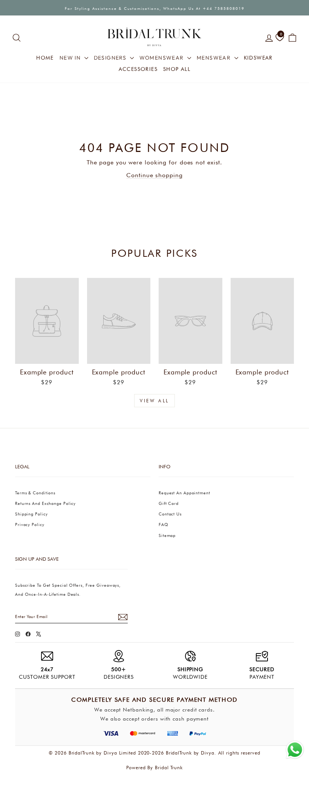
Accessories (138, 69)
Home (45, 58)
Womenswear (162, 57)
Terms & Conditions (35, 492)
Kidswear (258, 58)
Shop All (176, 69)
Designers (111, 57)
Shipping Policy (31, 514)
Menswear (215, 57)
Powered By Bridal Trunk (154, 767)
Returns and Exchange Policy (45, 503)
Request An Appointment (184, 492)
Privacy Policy (29, 524)
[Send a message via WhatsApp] (295, 749)
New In (71, 57)
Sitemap (167, 535)
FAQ (163, 524)
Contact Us (170, 514)
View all (154, 400)
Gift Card (169, 503)
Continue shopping (154, 175)
